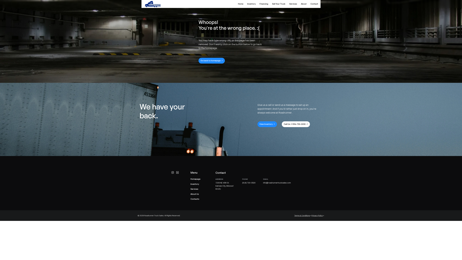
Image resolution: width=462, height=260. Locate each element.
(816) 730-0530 (248, 183)
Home (240, 4)
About (304, 4)
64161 (218, 189)
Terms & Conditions (302, 215)
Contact (314, 4)
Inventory (251, 4)
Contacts (194, 199)
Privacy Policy (317, 215)
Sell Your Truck (278, 4)
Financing (264, 4)
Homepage (195, 179)
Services (293, 4)
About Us (194, 194)
